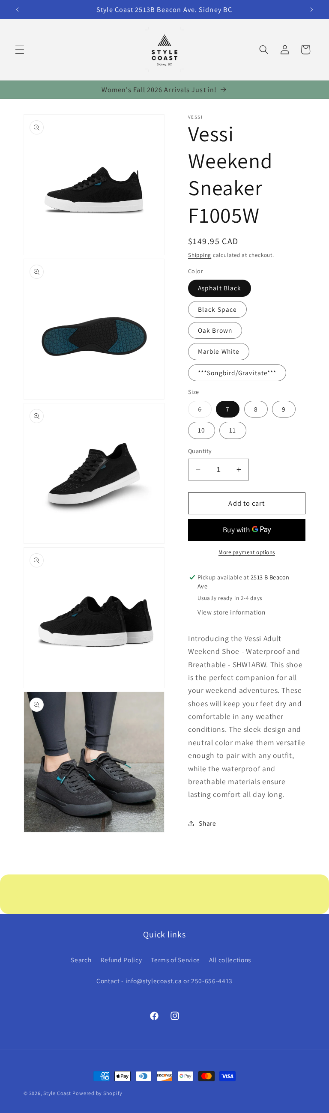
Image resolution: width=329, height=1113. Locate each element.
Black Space (217, 309)
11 (232, 430)
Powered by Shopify (97, 1093)
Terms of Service (175, 959)
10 (201, 430)
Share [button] (207, 823)
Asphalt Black (219, 287)
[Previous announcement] (17, 9)
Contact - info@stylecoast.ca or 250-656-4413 (164, 980)
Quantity (200, 451)
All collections (230, 959)
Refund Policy (121, 959)
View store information (231, 612)
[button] (19, 49)
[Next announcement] (311, 9)
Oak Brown (215, 330)
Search (81, 959)
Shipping (199, 255)
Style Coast (57, 1093)
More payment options (246, 552)
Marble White (218, 351)
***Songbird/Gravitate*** (237, 372)
